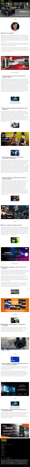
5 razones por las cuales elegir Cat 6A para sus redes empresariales (14, 410)
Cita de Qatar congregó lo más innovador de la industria (14, 268)
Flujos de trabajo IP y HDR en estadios (12, 225)
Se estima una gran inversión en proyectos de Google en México (14, 76)
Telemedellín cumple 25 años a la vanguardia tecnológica (13, 325)
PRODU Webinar (3, 455)
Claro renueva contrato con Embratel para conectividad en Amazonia (13, 157)
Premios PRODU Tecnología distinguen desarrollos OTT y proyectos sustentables (15, 364)
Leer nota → (27, 236)
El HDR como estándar (8, 33)
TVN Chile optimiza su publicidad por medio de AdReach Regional (14, 178)
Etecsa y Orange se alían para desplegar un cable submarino (14, 109)
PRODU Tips (2, 454)
